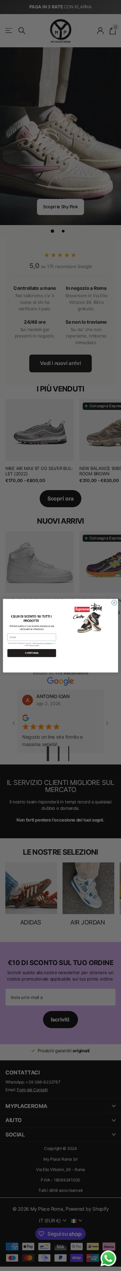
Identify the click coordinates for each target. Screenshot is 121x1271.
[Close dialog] (114, 602)
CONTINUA (31, 652)
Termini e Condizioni (44, 643)
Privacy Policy (34, 645)
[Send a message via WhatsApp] (108, 1258)
